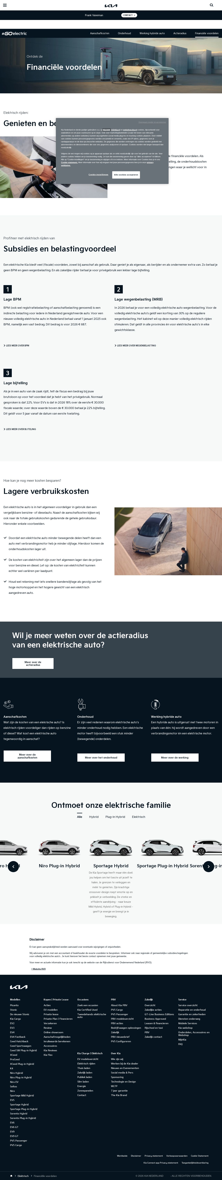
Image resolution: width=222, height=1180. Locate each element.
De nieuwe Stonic (19, 1014)
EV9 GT (14, 1136)
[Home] (11, 1175)
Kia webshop (185, 1027)
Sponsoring (117, 1077)
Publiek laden (84, 1077)
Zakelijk (115, 1032)
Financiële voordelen (207, 33)
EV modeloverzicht (87, 1058)
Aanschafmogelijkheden (57, 1036)
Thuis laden (83, 1068)
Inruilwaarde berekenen (57, 1041)
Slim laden (83, 1081)
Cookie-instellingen (98, 175)
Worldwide (122, 1155)
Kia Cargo (15, 1018)
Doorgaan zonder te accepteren (152, 122)
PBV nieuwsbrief (120, 1036)
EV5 (12, 1099)
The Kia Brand (119, 1095)
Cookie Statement (199, 1155)
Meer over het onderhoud (101, 757)
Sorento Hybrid (18, 1113)
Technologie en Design (123, 1081)
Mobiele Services (187, 1023)
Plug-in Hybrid (115, 817)
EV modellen (51, 1009)
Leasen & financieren (156, 1023)
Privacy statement (154, 1155)
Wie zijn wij (117, 1058)
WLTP (114, 1086)
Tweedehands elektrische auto (91, 1015)
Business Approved (155, 1018)
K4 (11, 1068)
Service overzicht (188, 1005)
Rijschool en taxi (154, 1027)
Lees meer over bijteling (21, 429)
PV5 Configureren (121, 1041)
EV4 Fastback (17, 1036)
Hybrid (94, 817)
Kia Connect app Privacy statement (161, 1162)
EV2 (12, 1023)
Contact (128, 15)
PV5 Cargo (16, 1145)
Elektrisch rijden (86, 1063)
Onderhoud (124, 33)
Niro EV (14, 1081)
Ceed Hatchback (19, 1041)
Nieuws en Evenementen (125, 1068)
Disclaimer (136, 1155)
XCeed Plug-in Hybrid (22, 1063)
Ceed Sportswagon (20, 1045)
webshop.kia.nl (130, 130)
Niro (12, 1090)
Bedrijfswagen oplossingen (126, 1027)
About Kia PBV (119, 1005)
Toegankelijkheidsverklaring (195, 1162)
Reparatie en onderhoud (192, 1009)
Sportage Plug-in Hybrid (23, 1108)
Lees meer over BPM (17, 345)
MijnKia (182, 1039)
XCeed (13, 1054)
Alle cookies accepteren (126, 175)
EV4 (12, 1032)
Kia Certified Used (87, 1009)
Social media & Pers (122, 1072)
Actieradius (179, 33)
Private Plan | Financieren (58, 1018)
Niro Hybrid (16, 1072)
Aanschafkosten (99, 33)
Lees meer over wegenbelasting (136, 345)
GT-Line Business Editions (159, 1014)
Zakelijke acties (153, 1009)
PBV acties (117, 1023)
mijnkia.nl (115, 130)
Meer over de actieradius (33, 663)
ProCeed (15, 1059)
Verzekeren (50, 1023)
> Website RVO (38, 969)
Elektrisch (138, 817)
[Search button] (211, 5)
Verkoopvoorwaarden (176, 1155)
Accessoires (50, 1045)
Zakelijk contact (153, 1036)
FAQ (180, 1044)
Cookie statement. (69, 162)
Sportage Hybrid (19, 1104)
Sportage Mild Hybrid (22, 1095)
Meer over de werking (175, 757)
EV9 (12, 1131)
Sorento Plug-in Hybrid (23, 1117)
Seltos (13, 1086)
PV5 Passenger (18, 1140)
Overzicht (150, 1005)
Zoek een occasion (87, 1005)
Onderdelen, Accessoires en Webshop (194, 1033)
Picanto (14, 1005)
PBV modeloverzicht (122, 1018)
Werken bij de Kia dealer (124, 1063)
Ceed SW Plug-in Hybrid (23, 1050)
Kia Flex (48, 1054)
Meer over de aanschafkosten (27, 756)
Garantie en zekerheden (192, 1014)
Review (48, 1027)
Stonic (13, 1009)
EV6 (12, 1122)
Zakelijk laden (84, 1072)
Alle (79, 817)
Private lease (51, 1014)
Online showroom (53, 1032)
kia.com (106, 130)
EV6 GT (14, 1127)
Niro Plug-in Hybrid (21, 1077)
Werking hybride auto (152, 33)
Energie (81, 1086)
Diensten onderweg (189, 1018)
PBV (147, 1032)
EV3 (12, 1027)
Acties (47, 1005)
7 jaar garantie (119, 1090)
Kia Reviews (50, 1050)
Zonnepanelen (85, 1090)
